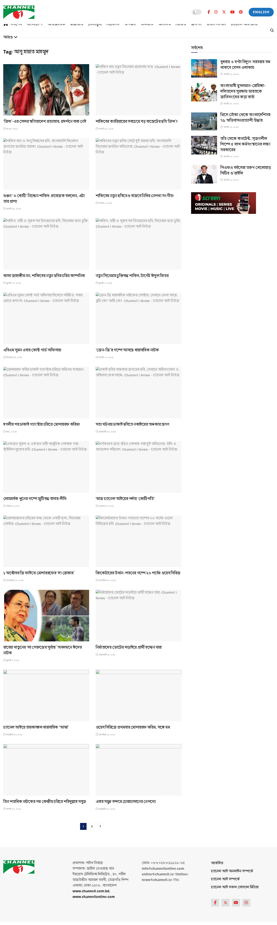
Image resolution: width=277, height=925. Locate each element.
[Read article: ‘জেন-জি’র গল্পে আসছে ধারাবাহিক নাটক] (139, 318)
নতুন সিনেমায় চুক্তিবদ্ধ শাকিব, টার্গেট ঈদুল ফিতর (132, 276)
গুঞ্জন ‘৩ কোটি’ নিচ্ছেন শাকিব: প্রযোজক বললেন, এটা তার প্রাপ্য (44, 199)
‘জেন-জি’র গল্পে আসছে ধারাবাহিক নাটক (127, 350)
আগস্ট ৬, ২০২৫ (105, 203)
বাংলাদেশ (34, 24)
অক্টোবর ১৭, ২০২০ (14, 734)
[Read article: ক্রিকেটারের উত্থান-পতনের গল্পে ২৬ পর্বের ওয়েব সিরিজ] (139, 541)
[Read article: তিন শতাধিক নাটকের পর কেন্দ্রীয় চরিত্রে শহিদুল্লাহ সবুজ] (46, 770)
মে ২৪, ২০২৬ (12, 129)
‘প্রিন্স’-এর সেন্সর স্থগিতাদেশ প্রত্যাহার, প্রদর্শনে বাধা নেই (44, 121)
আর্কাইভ (217, 863)
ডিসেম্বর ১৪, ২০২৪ (14, 357)
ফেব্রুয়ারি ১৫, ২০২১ (106, 655)
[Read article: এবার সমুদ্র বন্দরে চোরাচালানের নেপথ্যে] (139, 770)
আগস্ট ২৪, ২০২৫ (13, 209)
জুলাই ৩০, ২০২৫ (13, 283)
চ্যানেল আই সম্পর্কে (225, 879)
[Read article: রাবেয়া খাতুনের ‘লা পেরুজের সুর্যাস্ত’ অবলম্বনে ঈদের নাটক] (46, 615)
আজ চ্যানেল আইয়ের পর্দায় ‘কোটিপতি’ (125, 499)
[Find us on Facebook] (209, 12)
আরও (8, 37)
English (261, 12)
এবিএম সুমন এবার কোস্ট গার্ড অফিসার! (32, 350)
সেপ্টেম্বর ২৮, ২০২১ (15, 580)
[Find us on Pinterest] (241, 12)
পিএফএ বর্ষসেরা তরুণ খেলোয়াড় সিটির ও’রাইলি (245, 170)
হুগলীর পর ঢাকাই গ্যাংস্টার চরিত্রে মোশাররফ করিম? (41, 424)
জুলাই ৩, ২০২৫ (105, 283)
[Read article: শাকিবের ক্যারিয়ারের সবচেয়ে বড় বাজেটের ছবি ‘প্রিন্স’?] (139, 90)
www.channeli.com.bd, (91, 891)
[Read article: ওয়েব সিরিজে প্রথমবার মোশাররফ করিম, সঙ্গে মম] (139, 695)
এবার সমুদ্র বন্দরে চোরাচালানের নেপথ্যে (126, 801)
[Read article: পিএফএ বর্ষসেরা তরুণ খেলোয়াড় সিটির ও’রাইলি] (204, 174)
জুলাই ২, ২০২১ (12, 660)
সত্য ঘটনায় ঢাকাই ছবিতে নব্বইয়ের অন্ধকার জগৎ (133, 424)
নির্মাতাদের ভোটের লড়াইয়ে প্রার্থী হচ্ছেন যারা (129, 647)
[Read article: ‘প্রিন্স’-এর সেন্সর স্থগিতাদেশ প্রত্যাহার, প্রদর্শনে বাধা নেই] (46, 90)
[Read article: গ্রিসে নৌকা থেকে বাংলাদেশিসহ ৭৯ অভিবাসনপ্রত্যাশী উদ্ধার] (204, 121)
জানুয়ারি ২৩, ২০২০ (106, 809)
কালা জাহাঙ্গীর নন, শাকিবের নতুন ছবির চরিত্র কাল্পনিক (44, 276)
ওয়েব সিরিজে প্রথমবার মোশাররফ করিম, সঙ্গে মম (133, 727)
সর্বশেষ (16, 24)
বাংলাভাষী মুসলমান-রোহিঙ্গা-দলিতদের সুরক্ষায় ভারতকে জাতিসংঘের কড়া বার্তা (243, 91)
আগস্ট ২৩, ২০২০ (13, 809)
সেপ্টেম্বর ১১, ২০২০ (106, 734)
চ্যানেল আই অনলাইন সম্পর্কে (232, 871)
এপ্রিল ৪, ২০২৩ (12, 506)
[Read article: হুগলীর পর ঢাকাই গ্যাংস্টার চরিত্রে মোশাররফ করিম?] (46, 392)
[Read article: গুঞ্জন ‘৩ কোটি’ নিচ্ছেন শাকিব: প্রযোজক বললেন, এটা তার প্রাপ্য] (46, 164)
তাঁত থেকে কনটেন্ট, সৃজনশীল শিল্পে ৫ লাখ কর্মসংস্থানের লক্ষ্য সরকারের (245, 144)
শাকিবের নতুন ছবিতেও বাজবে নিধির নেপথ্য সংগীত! (135, 196)
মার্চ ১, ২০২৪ (11, 432)
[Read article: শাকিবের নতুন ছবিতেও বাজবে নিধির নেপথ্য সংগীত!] (139, 164)
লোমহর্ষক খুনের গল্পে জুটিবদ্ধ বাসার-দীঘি (34, 499)
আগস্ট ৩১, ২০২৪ (105, 357)
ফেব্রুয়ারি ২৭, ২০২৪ (107, 432)
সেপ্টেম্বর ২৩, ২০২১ (107, 580)
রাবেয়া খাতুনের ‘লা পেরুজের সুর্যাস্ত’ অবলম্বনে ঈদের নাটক (42, 650)
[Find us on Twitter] (224, 12)
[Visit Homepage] (18, 12)
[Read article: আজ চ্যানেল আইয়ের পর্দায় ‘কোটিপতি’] (139, 467)
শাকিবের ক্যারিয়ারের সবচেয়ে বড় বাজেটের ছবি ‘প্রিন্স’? (137, 121)
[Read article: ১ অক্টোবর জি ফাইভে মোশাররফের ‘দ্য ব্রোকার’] (46, 541)
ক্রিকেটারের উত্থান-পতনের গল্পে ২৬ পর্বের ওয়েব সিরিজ (138, 573)
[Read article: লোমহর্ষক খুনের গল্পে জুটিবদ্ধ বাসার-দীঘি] (46, 467)
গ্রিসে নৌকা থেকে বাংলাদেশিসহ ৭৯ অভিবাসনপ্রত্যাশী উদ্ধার (245, 118)
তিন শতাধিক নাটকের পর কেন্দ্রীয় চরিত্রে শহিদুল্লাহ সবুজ (44, 801)
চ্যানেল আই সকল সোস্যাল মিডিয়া (234, 887)
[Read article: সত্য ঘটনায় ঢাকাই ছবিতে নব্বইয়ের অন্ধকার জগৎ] (139, 392)
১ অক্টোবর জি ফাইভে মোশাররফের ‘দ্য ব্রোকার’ (38, 573)
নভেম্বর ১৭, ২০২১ (106, 506)
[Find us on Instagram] (216, 12)
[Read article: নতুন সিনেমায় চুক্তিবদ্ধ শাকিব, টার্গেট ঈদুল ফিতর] (139, 244)
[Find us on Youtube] (232, 12)
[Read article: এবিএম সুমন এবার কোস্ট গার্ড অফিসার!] (46, 318)
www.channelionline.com (94, 897)
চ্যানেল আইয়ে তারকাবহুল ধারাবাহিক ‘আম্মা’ (36, 727)
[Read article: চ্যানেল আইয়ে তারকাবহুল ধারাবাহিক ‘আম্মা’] (46, 695)
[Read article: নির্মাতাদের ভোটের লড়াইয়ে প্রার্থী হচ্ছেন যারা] (139, 615)
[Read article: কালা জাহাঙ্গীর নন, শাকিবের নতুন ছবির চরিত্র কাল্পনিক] (46, 244)
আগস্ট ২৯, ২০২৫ (105, 129)
